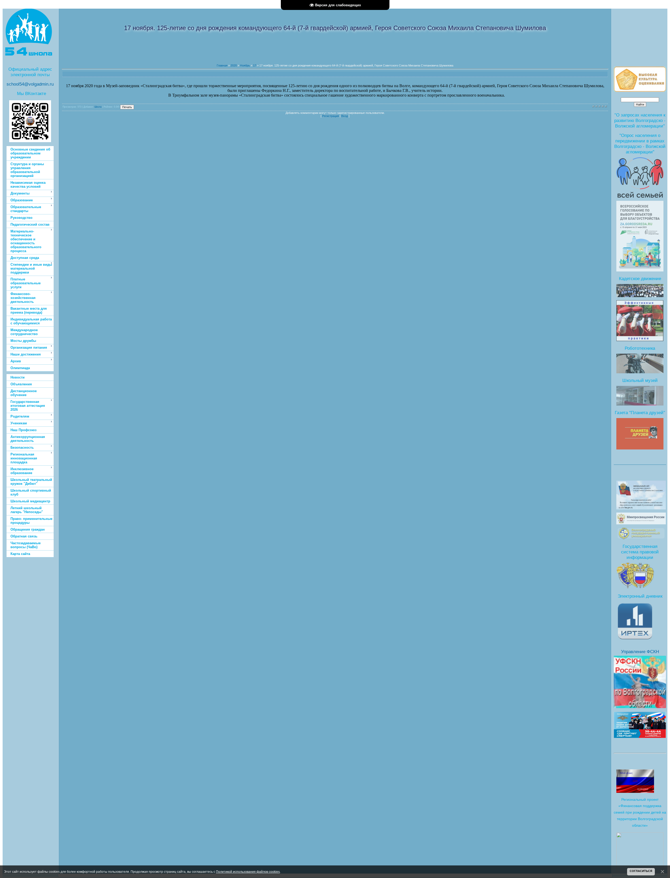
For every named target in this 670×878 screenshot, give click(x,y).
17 (254, 65)
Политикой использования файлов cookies (248, 871)
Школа (98, 106)
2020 (234, 65)
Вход (344, 116)
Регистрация (330, 116)
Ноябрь (245, 65)
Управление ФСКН (640, 651)
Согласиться (641, 871)
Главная (222, 65)
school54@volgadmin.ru (30, 84)
